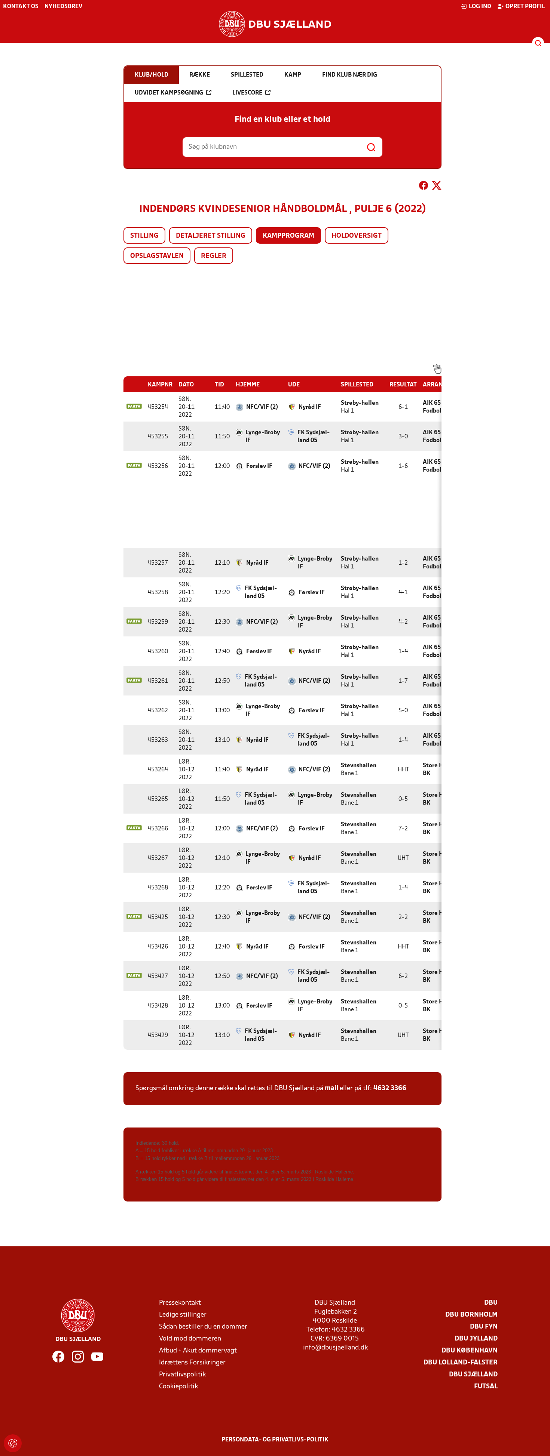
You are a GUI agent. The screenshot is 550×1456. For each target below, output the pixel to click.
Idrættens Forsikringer (192, 1363)
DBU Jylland (476, 1339)
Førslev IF (259, 466)
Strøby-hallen (360, 403)
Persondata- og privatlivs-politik (275, 1440)
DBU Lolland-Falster (461, 1363)
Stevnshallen (358, 765)
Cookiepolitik (178, 1386)
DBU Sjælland (473, 1375)
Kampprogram (288, 236)
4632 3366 (389, 1088)
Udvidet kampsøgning (169, 93)
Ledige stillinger (183, 1315)
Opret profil (525, 6)
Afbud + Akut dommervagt (198, 1351)
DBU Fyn (484, 1327)
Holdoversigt (356, 236)
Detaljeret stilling (210, 236)
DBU (491, 1303)
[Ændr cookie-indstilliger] (13, 1443)
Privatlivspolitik (182, 1375)
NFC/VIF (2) (262, 407)
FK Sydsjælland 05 (313, 436)
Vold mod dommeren (190, 1339)
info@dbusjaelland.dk (335, 1348)
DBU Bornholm (471, 1315)
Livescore (247, 93)
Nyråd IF (310, 407)
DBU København (469, 1351)
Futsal (486, 1386)
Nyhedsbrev (63, 6)
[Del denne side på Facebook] (423, 187)
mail (331, 1088)
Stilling (144, 236)
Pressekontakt (180, 1303)
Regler (213, 256)
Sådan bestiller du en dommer (203, 1327)
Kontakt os (21, 6)
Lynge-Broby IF (262, 436)
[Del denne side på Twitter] (436, 187)
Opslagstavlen (157, 256)
